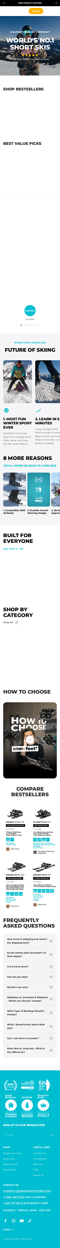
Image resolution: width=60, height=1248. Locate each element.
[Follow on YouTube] (22, 1221)
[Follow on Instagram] (13, 1221)
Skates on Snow (12, 1153)
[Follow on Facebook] (5, 1221)
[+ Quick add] (28, 118)
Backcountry (10, 1164)
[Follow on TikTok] (30, 1221)
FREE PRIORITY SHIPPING (30, 3)
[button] (30, 55)
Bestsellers (9, 1169)
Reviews (38, 1164)
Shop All (36, 11)
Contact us (39, 1153)
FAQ (35, 1169)
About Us (38, 1175)
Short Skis (9, 1158)
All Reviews (39, 1158)
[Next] (56, 3)
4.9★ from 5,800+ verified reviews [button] (30, 59)
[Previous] (3, 3)
